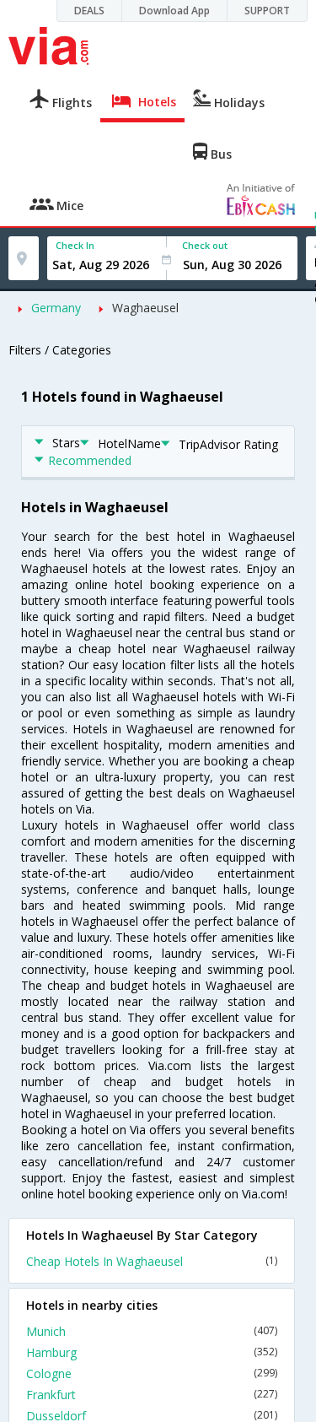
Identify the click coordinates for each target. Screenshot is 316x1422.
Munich (151, 1331)
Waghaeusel (145, 308)
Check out (205, 245)
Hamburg (151, 1352)
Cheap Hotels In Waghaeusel (151, 1261)
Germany (56, 308)
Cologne (151, 1373)
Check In (75, 245)
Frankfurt (151, 1395)
